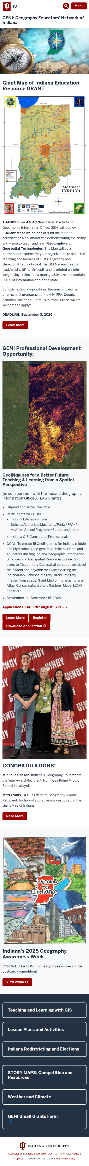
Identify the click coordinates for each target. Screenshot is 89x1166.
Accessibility (15, 1153)
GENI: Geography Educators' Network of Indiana (43, 20)
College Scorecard (35, 1153)
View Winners (17, 982)
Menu (79, 6)
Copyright (19, 1158)
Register (40, 618)
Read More (15, 816)
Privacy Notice (71, 1153)
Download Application (24, 626)
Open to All (54, 1153)
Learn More (15, 618)
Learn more (15, 325)
